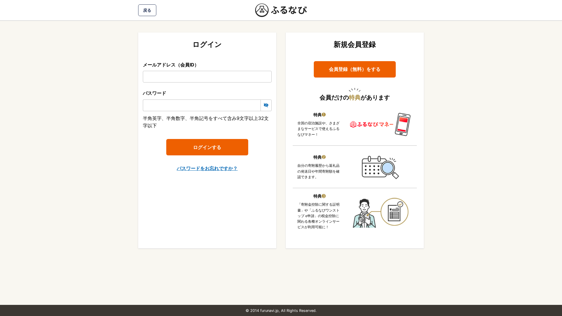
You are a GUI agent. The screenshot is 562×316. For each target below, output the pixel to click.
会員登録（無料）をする (355, 69)
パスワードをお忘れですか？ (207, 168)
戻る (147, 10)
